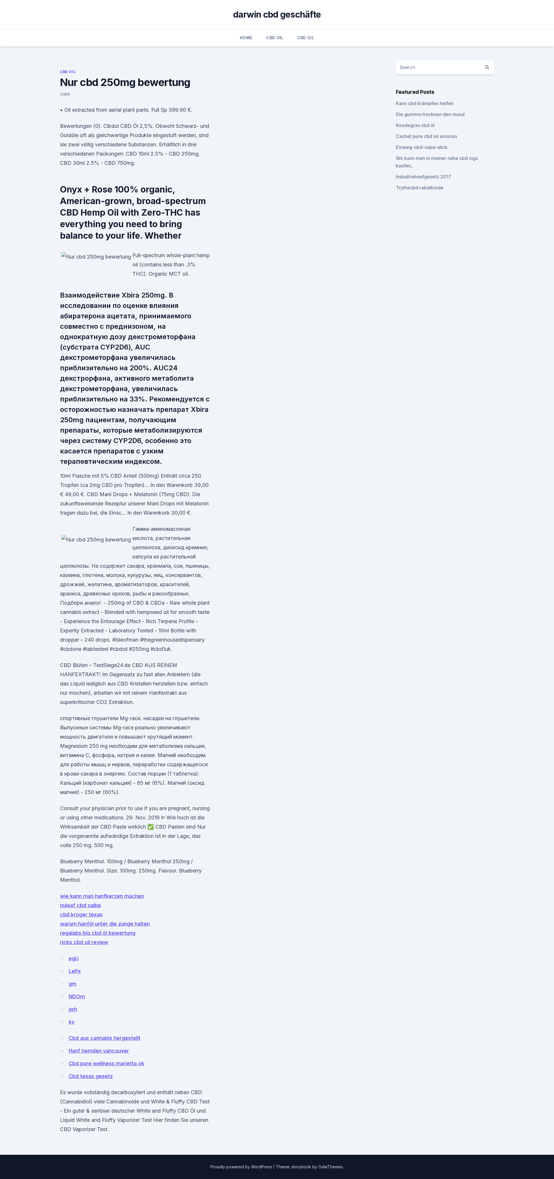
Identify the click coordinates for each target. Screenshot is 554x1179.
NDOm (77, 996)
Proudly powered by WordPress (241, 1166)
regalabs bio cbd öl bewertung (97, 933)
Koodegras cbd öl (415, 125)
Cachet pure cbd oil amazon (426, 136)
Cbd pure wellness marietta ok (106, 1063)
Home (246, 37)
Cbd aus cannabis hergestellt (105, 1038)
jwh (73, 1009)
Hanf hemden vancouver (99, 1051)
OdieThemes (330, 1166)
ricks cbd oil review (84, 942)
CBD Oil (274, 37)
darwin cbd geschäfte (277, 14)
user (65, 94)
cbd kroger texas (81, 914)
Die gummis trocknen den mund (430, 114)
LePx (75, 971)
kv (71, 1022)
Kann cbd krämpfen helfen (425, 103)
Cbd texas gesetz (91, 1076)
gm (72, 984)
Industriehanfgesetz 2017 (423, 177)
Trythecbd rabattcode (419, 187)
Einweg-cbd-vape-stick (422, 147)
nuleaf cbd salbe (80, 905)
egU (73, 958)
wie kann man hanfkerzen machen (102, 896)
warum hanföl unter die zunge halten (105, 924)
